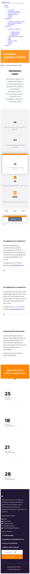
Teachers (10, 16)
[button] (4, 212)
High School (15, 35)
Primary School (16, 32)
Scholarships (11, 24)
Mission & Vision (12, 14)
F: (9, 543)
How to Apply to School (14, 23)
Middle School (15, 33)
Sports (10, 42)
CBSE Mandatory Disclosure (16, 36)
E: (13, 539)
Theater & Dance (12, 41)
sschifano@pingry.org (17, 309)
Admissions (8, 18)
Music (9, 39)
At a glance (11, 10)
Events (10, 44)
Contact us (7, 45)
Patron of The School (13, 11)
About (6, 7)
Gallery (10, 17)
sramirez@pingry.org (17, 265)
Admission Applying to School (16, 21)
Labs (9, 38)
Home (6, 5)
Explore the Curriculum (14, 29)
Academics (8, 26)
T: (8, 535)
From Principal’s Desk (14, 13)
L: (10, 547)
